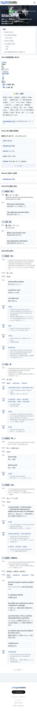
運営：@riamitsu (18, 705)
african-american (14, 534)
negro (25, 546)
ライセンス (18, 700)
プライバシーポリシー (18, 697)
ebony (19, 399)
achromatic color (27, 387)
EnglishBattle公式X (9, 121)
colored (11, 546)
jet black (25, 399)
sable (19, 401)
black (10, 427)
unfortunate (12, 652)
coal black (11, 399)
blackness (11, 347)
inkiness (24, 383)
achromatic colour (14, 387)
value (10, 336)
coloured (18, 546)
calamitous (16, 575)
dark (9, 326)
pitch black (12, 401)
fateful (9, 577)
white (10, 307)
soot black (25, 401)
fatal (32, 575)
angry (10, 473)
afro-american (26, 534)
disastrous (25, 575)
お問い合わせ (18, 703)
